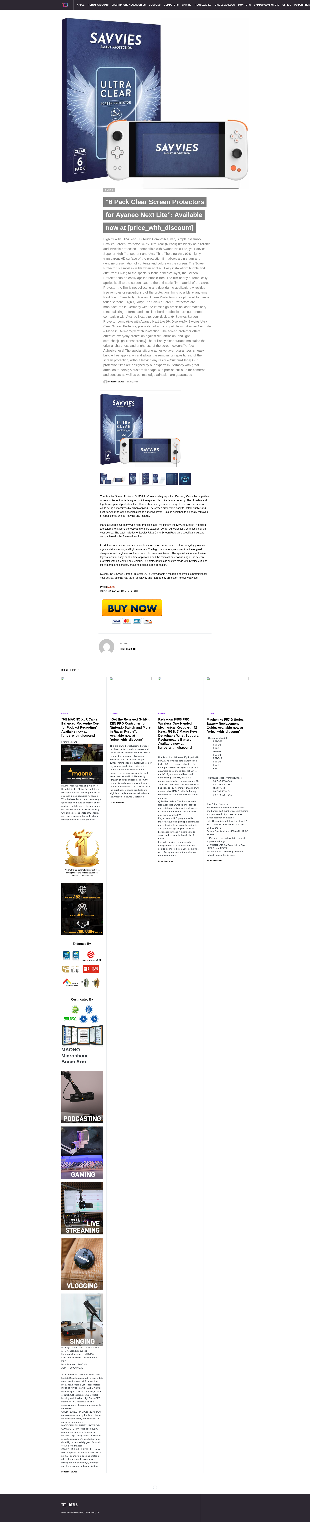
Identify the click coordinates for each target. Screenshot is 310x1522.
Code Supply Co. (92, 1512)
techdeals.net (128, 649)
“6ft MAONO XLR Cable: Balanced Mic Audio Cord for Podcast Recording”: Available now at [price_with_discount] (80, 727)
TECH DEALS (69, 1504)
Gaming (109, 190)
